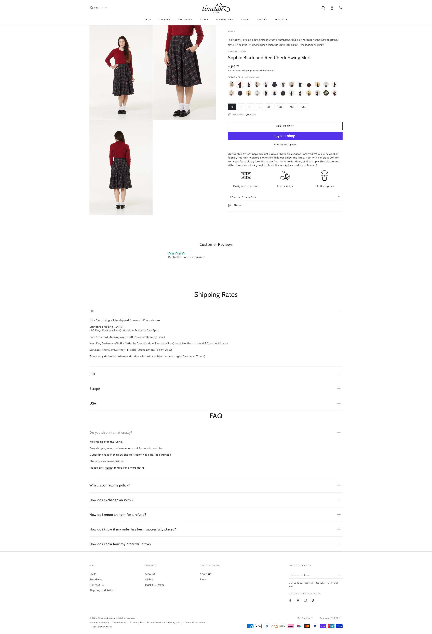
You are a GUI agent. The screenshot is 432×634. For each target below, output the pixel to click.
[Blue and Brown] (257, 84)
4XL (304, 106)
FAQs (92, 573)
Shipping (246, 70)
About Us (205, 573)
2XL (280, 106)
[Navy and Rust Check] (326, 92)
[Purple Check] (283, 92)
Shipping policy (174, 622)
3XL (292, 106)
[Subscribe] (341, 575)
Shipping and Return (102, 590)
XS (232, 106)
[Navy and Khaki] (257, 92)
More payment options (285, 144)
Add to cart (285, 126)
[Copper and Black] (308, 84)
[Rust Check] (308, 92)
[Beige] (231, 84)
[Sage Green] (317, 92)
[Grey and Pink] (334, 84)
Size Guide (96, 579)
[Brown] (283, 84)
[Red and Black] (291, 92)
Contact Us (96, 584)
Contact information (195, 622)
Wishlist (150, 579)
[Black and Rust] (248, 84)
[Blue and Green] (265, 84)
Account (150, 573)
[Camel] (291, 84)
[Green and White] (326, 84)
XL (269, 106)
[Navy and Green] (274, 92)
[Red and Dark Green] (300, 92)
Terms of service (155, 622)
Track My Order (155, 584)
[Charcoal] (300, 84)
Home (231, 31)
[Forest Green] (317, 84)
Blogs (203, 579)
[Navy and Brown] (265, 92)
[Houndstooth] (231, 92)
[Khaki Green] (248, 92)
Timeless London (237, 51)
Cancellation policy (102, 626)
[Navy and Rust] (334, 92)
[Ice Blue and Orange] (240, 92)
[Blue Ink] (274, 84)
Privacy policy (137, 622)
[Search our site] (323, 8)
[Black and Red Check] (240, 84)
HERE (108, 467)
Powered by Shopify (99, 622)
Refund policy (119, 622)
